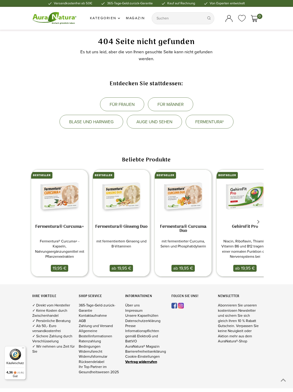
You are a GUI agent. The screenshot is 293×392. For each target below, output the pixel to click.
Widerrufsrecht (90, 351)
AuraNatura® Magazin (142, 346)
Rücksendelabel (91, 361)
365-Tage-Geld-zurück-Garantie (97, 308)
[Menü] (23, 349)
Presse (130, 325)
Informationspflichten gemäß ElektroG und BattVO (142, 336)
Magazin (135, 18)
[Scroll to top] (283, 380)
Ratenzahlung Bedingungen (90, 343)
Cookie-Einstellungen (142, 356)
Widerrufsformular (93, 356)
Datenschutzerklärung (142, 320)
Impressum (134, 310)
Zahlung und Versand (96, 325)
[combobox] (178, 18)
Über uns (132, 305)
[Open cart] (254, 18)
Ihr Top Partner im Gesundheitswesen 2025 (99, 369)
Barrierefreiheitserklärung (145, 351)
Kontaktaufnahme (93, 315)
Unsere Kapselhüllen (141, 315)
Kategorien (104, 18)
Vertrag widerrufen (141, 361)
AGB (82, 320)
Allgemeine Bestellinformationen (95, 333)
